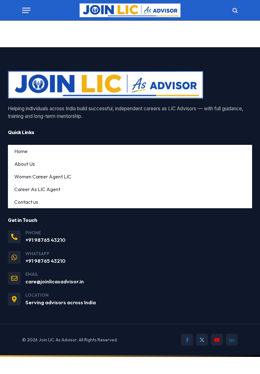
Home (21, 151)
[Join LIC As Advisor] (130, 10)
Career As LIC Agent (37, 189)
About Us (24, 164)
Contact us (26, 202)
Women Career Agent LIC (42, 176)
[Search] (234, 10)
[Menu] (26, 10)
